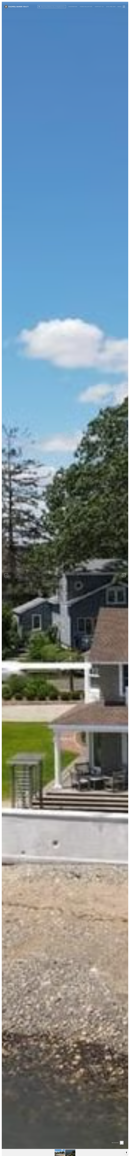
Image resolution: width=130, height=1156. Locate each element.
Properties (73, 6)
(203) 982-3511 (111, 6)
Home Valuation (86, 6)
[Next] (124, 575)
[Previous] (6, 575)
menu (119, 6)
